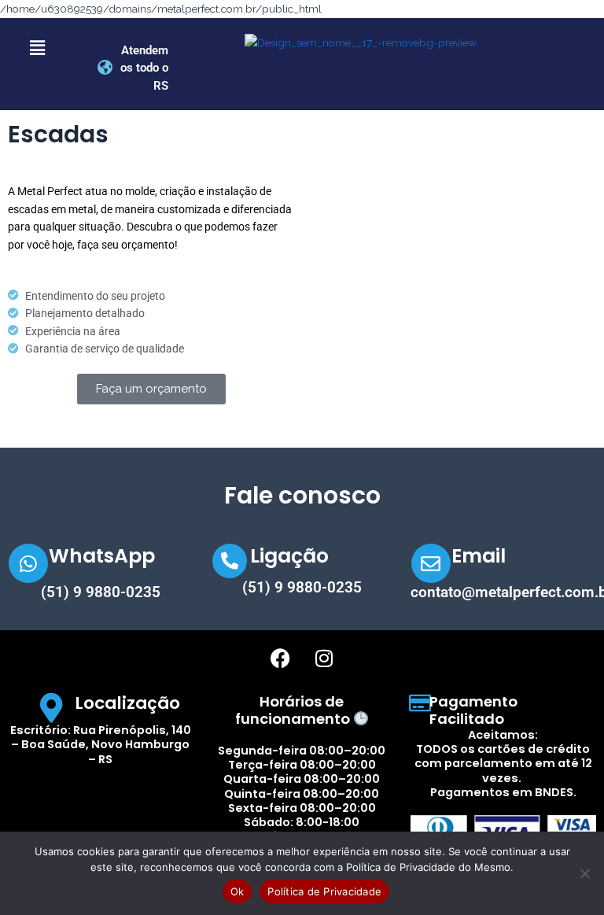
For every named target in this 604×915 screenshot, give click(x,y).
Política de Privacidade (324, 891)
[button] (37, 48)
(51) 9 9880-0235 (100, 592)
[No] (584, 873)
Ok (237, 891)
